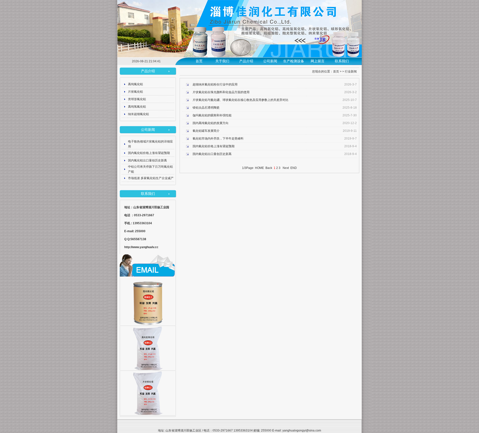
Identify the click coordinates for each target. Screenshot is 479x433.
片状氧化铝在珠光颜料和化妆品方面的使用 (221, 92)
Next (286, 168)
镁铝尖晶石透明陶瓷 (206, 107)
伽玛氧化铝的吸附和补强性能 (212, 115)
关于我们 (222, 61)
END (293, 168)
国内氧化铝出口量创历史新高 (147, 160)
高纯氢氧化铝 (137, 106)
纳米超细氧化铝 (138, 114)
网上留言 (318, 61)
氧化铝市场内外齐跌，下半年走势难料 (218, 138)
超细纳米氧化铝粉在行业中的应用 (215, 84)
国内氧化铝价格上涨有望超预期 (149, 153)
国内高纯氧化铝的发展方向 (211, 123)
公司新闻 (270, 61)
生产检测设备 (293, 61)
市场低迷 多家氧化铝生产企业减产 (151, 178)
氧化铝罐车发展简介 (206, 131)
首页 (199, 61)
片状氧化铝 (135, 91)
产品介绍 (246, 61)
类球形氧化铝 (137, 99)
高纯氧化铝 (135, 84)
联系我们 (342, 61)
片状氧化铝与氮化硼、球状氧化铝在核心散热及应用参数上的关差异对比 (240, 100)
